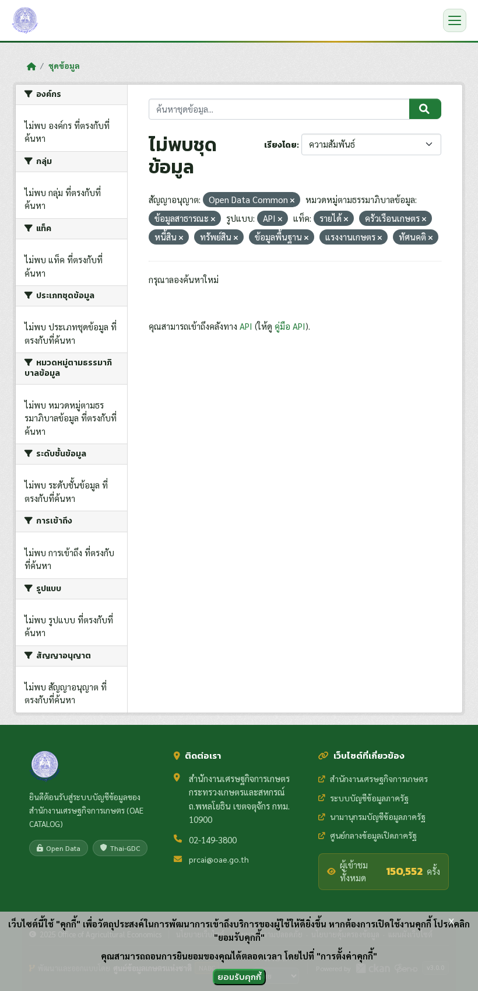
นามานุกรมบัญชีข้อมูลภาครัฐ (378, 816)
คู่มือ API (290, 326)
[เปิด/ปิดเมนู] (454, 20)
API (246, 326)
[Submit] (425, 109)
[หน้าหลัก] (31, 66)
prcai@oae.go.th (219, 859)
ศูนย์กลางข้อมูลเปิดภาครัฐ (373, 835)
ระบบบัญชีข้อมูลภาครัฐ (369, 798)
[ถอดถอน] (292, 200)
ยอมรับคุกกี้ (239, 976)
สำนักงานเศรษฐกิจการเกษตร (379, 778)
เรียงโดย (280, 145)
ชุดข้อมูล (64, 65)
